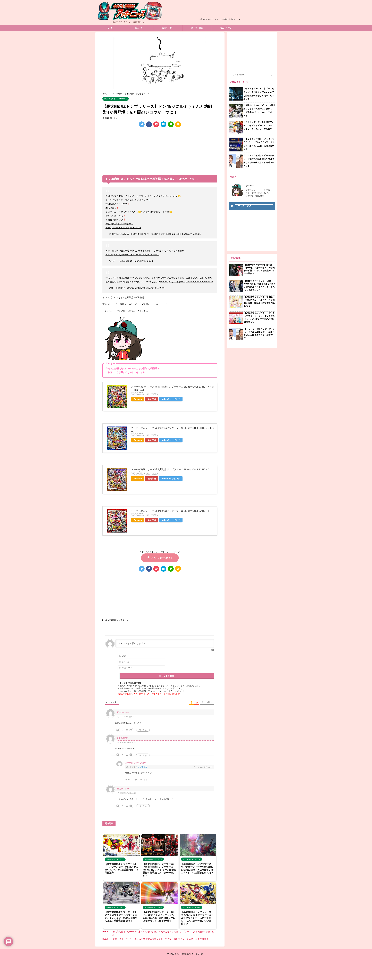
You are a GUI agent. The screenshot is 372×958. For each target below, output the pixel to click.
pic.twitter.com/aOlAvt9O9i (199, 281)
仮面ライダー (168, 28)
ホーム (109, 28)
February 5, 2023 (191, 233)
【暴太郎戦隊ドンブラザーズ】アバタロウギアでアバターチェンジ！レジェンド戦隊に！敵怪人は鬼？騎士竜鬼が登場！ (121, 916)
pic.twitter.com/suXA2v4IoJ (145, 254)
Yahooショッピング (171, 399)
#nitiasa (109, 254)
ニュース (139, 28)
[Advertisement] (221, 10)
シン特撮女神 (141, 767)
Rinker (141, 392)
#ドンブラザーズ (122, 254)
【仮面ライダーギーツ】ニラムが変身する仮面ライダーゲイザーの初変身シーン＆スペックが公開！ (159, 938)
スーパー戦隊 (197, 28)
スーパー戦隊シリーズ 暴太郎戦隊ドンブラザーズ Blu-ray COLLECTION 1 (170, 510)
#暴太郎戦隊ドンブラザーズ (119, 223)
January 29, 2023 (155, 287)
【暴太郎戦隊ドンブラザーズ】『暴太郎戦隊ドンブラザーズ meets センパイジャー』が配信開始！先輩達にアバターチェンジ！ (159, 869)
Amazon (138, 399)
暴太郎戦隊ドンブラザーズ (116, 620)
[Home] (129, 17)
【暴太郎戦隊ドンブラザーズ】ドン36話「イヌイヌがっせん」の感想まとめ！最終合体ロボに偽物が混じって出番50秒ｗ (159, 916)
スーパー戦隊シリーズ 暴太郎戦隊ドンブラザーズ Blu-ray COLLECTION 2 (170, 469)
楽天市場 (152, 399)
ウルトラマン (226, 28)
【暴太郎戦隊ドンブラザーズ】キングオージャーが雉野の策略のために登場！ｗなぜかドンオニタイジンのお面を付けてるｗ (197, 868)
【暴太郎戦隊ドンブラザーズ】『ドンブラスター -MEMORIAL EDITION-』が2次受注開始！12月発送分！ (121, 868)
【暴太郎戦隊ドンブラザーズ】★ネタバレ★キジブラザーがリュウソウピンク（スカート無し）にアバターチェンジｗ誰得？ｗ (197, 917)
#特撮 (108, 227)
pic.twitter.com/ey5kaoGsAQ (126, 227)
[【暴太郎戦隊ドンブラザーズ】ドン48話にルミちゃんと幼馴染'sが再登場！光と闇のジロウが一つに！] (163, 124)
